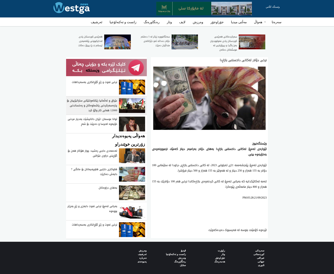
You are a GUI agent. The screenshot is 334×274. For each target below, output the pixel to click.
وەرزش (198, 22)
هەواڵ (258, 22)
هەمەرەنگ (219, 261)
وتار (169, 22)
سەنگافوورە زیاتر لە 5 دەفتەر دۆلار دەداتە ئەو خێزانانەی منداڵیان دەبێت (155, 41)
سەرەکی (259, 250)
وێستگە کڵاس (273, 7)
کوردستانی (258, 254)
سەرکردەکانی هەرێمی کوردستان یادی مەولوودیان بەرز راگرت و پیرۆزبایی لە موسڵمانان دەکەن (223, 43)
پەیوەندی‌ (142, 261)
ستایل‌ (183, 265)
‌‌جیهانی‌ (261, 261)
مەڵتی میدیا (239, 22)
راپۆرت (221, 250)
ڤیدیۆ (183, 250)
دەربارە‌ (143, 258)
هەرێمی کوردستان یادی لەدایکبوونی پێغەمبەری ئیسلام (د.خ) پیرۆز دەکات (90, 41)
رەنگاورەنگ (152, 22)
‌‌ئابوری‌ (261, 265)
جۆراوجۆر (217, 22)
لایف (182, 22)
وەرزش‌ (143, 250)
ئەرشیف (96, 22)
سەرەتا (276, 22)
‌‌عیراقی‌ (260, 258)
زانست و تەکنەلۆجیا (123, 22)
